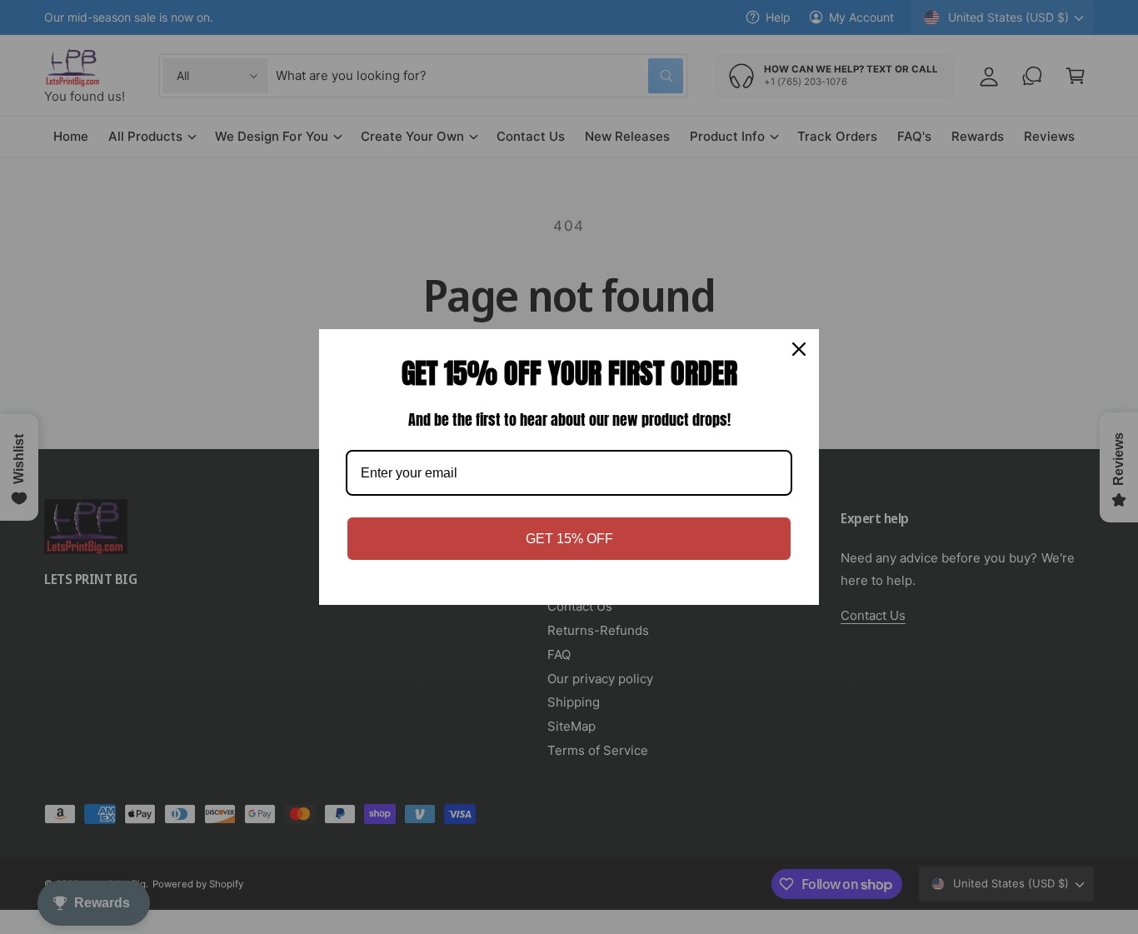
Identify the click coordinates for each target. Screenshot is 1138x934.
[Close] (799, 349)
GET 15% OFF (569, 539)
